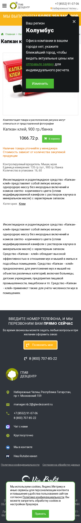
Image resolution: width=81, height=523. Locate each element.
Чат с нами (21, 426)
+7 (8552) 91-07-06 (67, 3)
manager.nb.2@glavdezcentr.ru (33, 404)
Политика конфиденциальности (20, 464)
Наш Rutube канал (25, 456)
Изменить (40, 83)
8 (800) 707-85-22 (25, 417)
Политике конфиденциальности (43, 497)
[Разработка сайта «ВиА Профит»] (40, 479)
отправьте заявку (40, 64)
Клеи (22, 204)
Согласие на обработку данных (61, 464)
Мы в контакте (23, 447)
